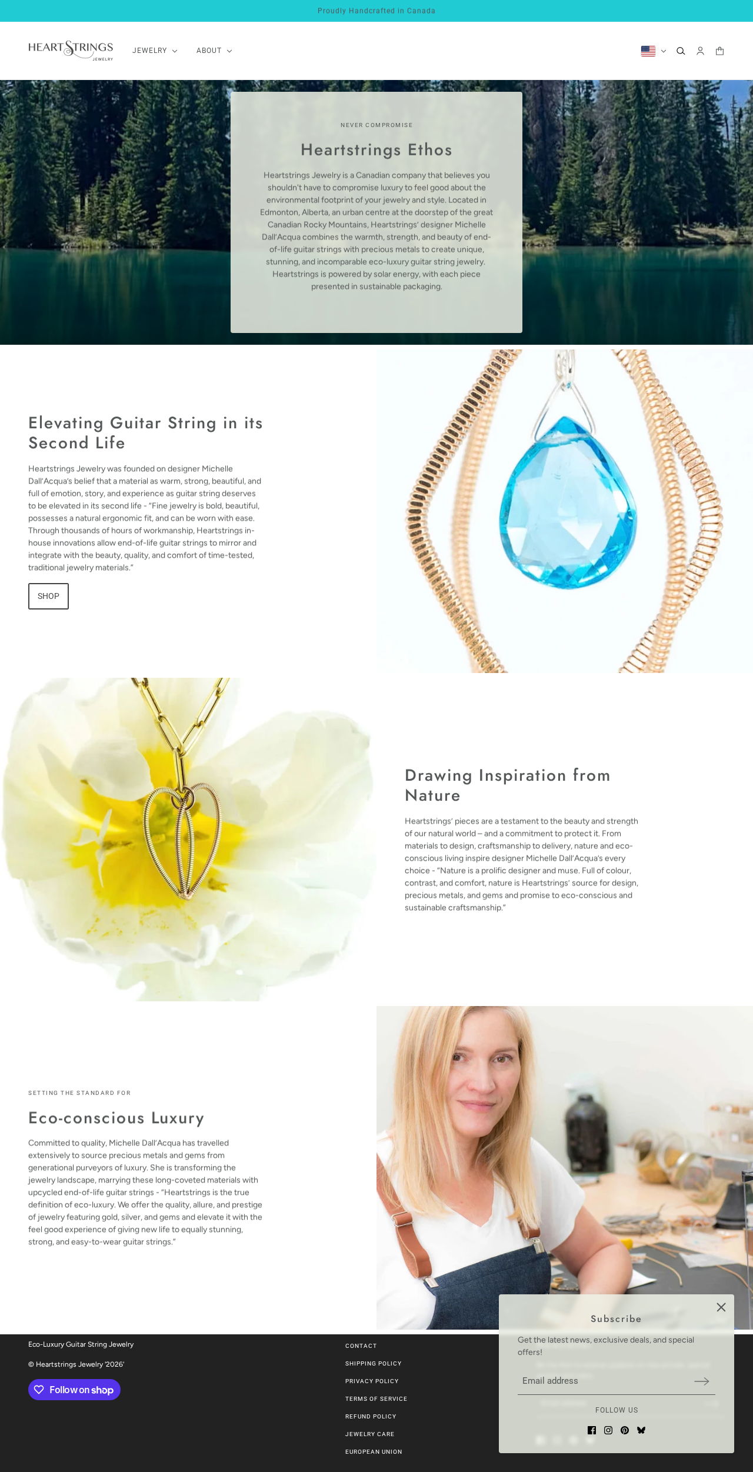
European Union (373, 1451)
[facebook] (591, 1430)
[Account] (700, 51)
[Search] (681, 51)
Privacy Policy (372, 1381)
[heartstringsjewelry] (71, 51)
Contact (361, 1346)
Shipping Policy (373, 1363)
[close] (721, 1307)
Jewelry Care (370, 1434)
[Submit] (702, 1381)
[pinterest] (624, 1430)
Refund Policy (371, 1416)
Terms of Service (376, 1399)
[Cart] (720, 51)
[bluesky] (641, 1430)
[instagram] (608, 1430)
